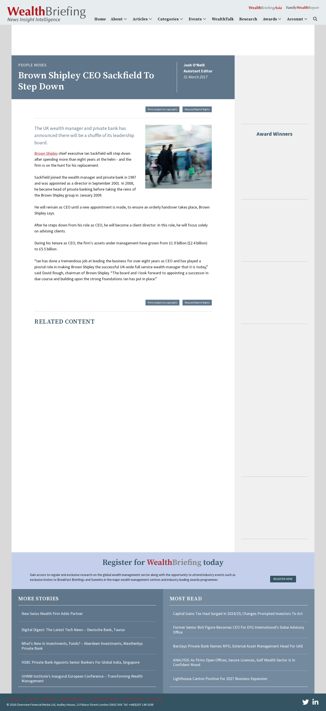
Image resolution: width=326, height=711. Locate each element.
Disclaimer (155, 699)
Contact (31, 699)
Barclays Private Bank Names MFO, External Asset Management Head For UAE (238, 646)
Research (248, 19)
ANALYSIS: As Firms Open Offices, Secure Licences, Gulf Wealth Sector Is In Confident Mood (234, 662)
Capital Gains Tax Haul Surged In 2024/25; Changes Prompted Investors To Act (238, 613)
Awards (270, 19)
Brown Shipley (46, 153)
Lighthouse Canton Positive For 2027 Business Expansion (220, 678)
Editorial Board (71, 699)
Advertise (49, 699)
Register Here (283, 579)
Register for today (163, 563)
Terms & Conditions (103, 699)
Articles (141, 19)
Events (196, 19)
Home (100, 19)
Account (295, 19)
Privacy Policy (132, 699)
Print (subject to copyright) (162, 109)
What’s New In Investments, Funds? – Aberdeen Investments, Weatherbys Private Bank (82, 646)
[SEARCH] (315, 19)
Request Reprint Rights (197, 109)
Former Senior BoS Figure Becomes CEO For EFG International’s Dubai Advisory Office (238, 630)
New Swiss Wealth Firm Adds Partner (52, 613)
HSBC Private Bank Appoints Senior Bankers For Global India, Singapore (80, 662)
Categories (169, 19)
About (117, 19)
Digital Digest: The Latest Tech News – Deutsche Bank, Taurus (73, 629)
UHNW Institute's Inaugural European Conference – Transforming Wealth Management (82, 679)
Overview (13, 699)
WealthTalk (223, 19)
